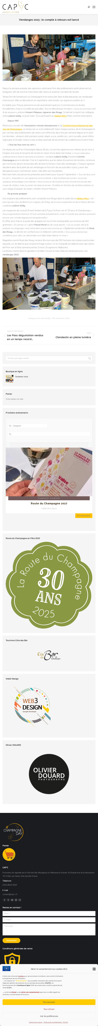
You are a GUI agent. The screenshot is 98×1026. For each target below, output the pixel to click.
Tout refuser (49, 1009)
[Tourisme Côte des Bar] (49, 693)
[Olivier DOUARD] (49, 811)
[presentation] (8, 445)
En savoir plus (83, 553)
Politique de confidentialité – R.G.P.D (56, 1022)
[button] (94, 969)
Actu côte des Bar (44, 318)
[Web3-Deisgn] (31, 770)
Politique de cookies (35, 1022)
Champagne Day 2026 (49, 541)
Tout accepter (49, 1002)
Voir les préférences (49, 1016)
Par (61, 318)
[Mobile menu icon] (93, 7)
